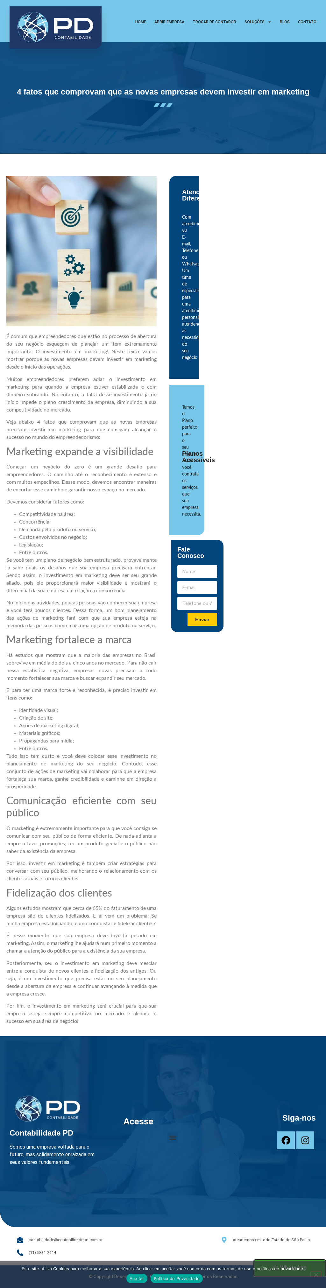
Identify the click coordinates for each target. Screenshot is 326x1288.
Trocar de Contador (214, 22)
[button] (172, 1137)
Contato (307, 22)
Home (140, 22)
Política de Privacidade (177, 1278)
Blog (285, 22)
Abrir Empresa (169, 22)
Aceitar (137, 1278)
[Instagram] (305, 1140)
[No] (315, 1274)
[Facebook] (286, 1140)
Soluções (254, 22)
